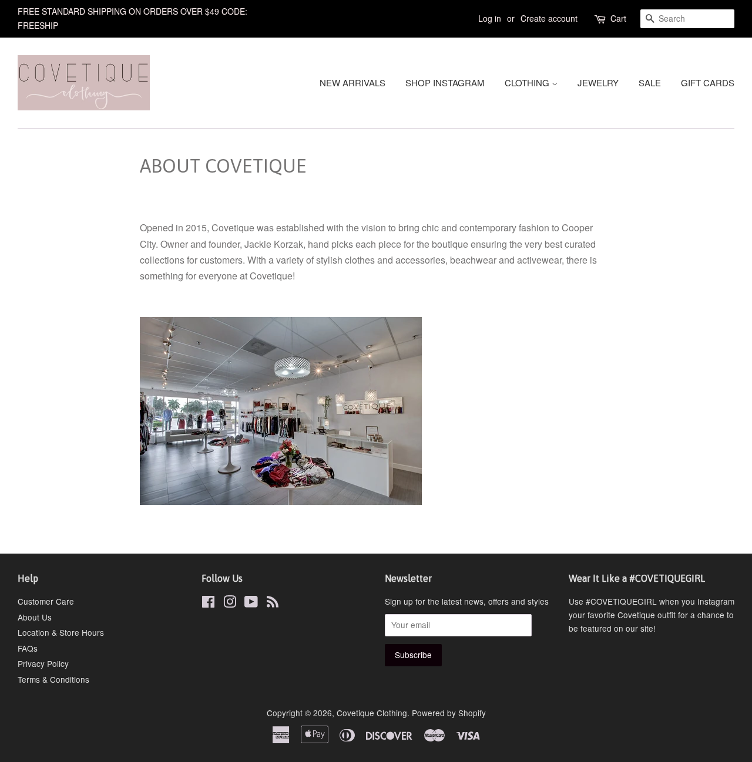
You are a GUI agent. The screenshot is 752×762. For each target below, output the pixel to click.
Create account (549, 18)
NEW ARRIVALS (352, 82)
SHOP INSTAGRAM (445, 82)
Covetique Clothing (372, 713)
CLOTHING (528, 82)
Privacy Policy (43, 663)
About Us (35, 617)
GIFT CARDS (707, 82)
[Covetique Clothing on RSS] (272, 603)
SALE (650, 82)
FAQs (28, 648)
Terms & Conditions (53, 679)
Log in (489, 18)
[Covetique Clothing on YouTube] (251, 603)
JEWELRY (598, 82)
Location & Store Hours (61, 632)
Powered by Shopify (449, 713)
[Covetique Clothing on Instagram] (229, 603)
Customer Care (46, 601)
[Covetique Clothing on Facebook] (208, 603)
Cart (618, 18)
